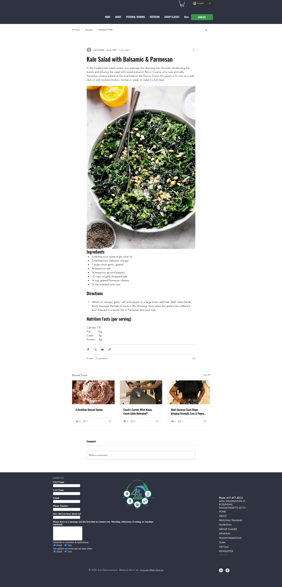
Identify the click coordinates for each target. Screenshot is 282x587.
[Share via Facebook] (88, 349)
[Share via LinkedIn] (102, 349)
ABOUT (223, 516)
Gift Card (223, 546)
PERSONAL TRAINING (230, 520)
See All (207, 375)
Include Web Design (152, 570)
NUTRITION (225, 524)
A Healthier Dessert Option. (89, 410)
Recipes (89, 29)
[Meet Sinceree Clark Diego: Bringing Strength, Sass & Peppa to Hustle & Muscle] (188, 392)
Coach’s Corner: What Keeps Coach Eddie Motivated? (137, 411)
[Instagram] (221, 570)
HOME (222, 511)
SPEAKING (224, 533)
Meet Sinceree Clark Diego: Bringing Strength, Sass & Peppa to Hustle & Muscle (187, 411)
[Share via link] (109, 349)
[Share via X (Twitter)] (95, 349)
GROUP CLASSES (228, 529)
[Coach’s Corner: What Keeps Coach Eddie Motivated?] (141, 392)
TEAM (222, 542)
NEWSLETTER (226, 551)
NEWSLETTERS (106, 29)
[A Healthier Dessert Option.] (93, 392)
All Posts (76, 29)
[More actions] (193, 50)
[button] (182, 4)
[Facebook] (227, 570)
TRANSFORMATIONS (230, 538)
